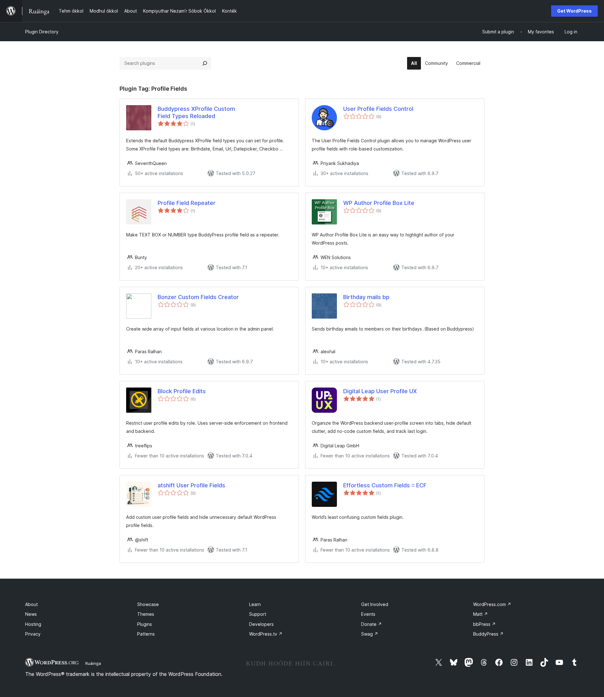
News (31, 614)
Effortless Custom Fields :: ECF (385, 485)
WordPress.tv (265, 634)
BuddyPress (488, 634)
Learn (255, 604)
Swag (369, 634)
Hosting (33, 624)
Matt (480, 614)
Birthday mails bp (366, 297)
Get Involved (374, 604)
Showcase (148, 604)
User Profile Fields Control (378, 108)
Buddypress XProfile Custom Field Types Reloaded (196, 112)
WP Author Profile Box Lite (378, 203)
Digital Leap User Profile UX (380, 391)
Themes (145, 614)
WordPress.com (492, 604)
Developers (261, 624)
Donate (371, 624)
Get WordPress (574, 11)
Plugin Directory (42, 31)
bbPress (484, 624)
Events (368, 614)
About (31, 604)
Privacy (33, 634)
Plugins (144, 624)
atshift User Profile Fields (191, 485)
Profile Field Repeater (186, 203)
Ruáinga (93, 663)
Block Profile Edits (182, 391)
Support (257, 614)
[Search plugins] (205, 63)
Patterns (146, 634)
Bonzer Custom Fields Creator (198, 297)
